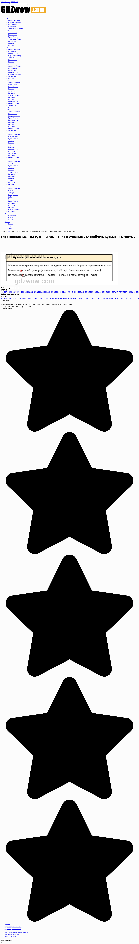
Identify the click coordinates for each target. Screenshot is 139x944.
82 (132, 292)
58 (91, 292)
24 (33, 292)
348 (71, 298)
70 (111, 292)
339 (48, 298)
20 (26, 292)
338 (45, 298)
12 (13, 292)
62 (98, 292)
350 (76, 298)
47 (72, 292)
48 (74, 292)
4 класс (7, 64)
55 (86, 292)
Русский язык (13, 26)
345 (63, 298)
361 (104, 298)
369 (124, 298)
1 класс (7, 18)
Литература (12, 41)
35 (52, 292)
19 (24, 292)
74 (118, 292)
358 (96, 298)
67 (106, 292)
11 (11, 292)
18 (23, 292)
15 (18, 292)
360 (101, 298)
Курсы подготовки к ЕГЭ (13, 929)
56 (87, 292)
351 (78, 298)
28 (40, 292)
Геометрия (12, 151)
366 (117, 298)
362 (106, 298)
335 (37, 298)
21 (28, 292)
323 (7, 298)
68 (108, 292)
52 (81, 292)
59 (93, 292)
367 (119, 298)
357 (94, 298)
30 (43, 292)
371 (129, 298)
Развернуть (5, 300)
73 (116, 292)
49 (75, 292)
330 (25, 298)
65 (103, 292)
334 (35, 298)
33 (48, 292)
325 (12, 298)
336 (40, 298)
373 (135, 298)
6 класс (7, 110)
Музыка (11, 45)
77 (123, 292)
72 (115, 292)
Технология (12, 105)
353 (83, 298)
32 (47, 292)
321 (2, 298)
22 (30, 292)
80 (128, 292)
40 (60, 292)
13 (14, 292)
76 (121, 292)
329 (22, 298)
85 (137, 292)
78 (125, 292)
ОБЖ (10, 107)
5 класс (7, 80)
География (11, 93)
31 (45, 292)
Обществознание (14, 95)
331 (27, 298)
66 (104, 292)
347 (68, 298)
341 (53, 298)
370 (127, 298)
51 (79, 292)
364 (112, 298)
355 (89, 298)
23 (31, 292)
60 (94, 292)
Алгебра (11, 141)
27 (38, 292)
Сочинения (8, 228)
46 (70, 292)
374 (137, 298)
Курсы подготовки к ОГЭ (13, 927)
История (11, 89)
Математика (12, 24)
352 (81, 298)
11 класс (7, 222)
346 (66, 298)
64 (101, 292)
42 (64, 292)
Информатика (13, 43)
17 (21, 292)
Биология (11, 97)
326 (15, 298)
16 (19, 292)
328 (20, 298)
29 (41, 292)
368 (122, 298)
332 (30, 298)
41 (62, 292)
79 (127, 292)
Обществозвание (14, 137)
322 (4, 298)
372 (132, 298)
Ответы (7, 925)
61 (96, 292)
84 (135, 292)
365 (114, 298)
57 (89, 292)
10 (9, 292)
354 (86, 298)
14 (16, 292)
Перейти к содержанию (9, 2)
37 (55, 292)
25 (35, 292)
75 (120, 292)
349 (73, 298)
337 (43, 298)
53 (82, 292)
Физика (11, 145)
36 (53, 292)
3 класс (7, 47)
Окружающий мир (14, 22)
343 (58, 298)
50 (77, 292)
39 (58, 292)
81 (130, 292)
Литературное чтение (15, 29)
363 (109, 298)
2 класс (7, 31)
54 (84, 292)
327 (17, 298)
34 (50, 292)
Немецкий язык (13, 103)
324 (9, 298)
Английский (12, 33)
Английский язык (14, 20)
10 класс (7, 213)
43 (65, 292)
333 (32, 298)
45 (69, 292)
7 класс (7, 132)
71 (113, 292)
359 (99, 298)
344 (60, 298)
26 (36, 292)
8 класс (7, 159)
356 (91, 298)
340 (50, 298)
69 (110, 292)
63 (99, 292)
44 (67, 292)
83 (133, 292)
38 (57, 292)
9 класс (7, 186)
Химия (10, 164)
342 (55, 298)
